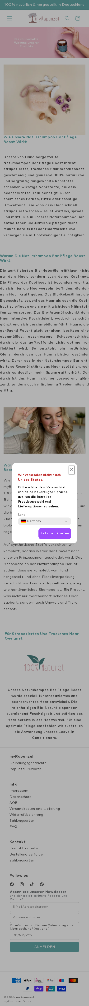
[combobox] (31, 521)
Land (22, 514)
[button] (71, 470)
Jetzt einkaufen (54, 533)
